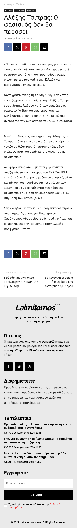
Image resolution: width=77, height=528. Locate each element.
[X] (17, 47)
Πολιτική (31, 10)
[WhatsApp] (35, 47)
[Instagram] (19, 366)
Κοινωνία (20, 10)
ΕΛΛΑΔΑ (19, 4)
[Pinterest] (26, 47)
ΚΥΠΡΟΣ (8, 432)
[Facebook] (8, 47)
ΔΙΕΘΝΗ (8, 462)
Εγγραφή (36, 494)
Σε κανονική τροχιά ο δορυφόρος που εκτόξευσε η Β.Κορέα (59, 282)
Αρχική (8, 4)
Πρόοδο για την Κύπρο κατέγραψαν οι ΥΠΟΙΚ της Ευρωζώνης (21, 282)
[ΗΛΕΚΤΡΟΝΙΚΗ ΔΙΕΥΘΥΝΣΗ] (44, 47)
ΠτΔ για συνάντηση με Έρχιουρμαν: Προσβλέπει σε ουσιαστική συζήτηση (38, 440)
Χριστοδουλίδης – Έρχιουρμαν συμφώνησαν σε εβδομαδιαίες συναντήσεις (37, 426)
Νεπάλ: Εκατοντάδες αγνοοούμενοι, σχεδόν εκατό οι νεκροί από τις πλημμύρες (35, 455)
